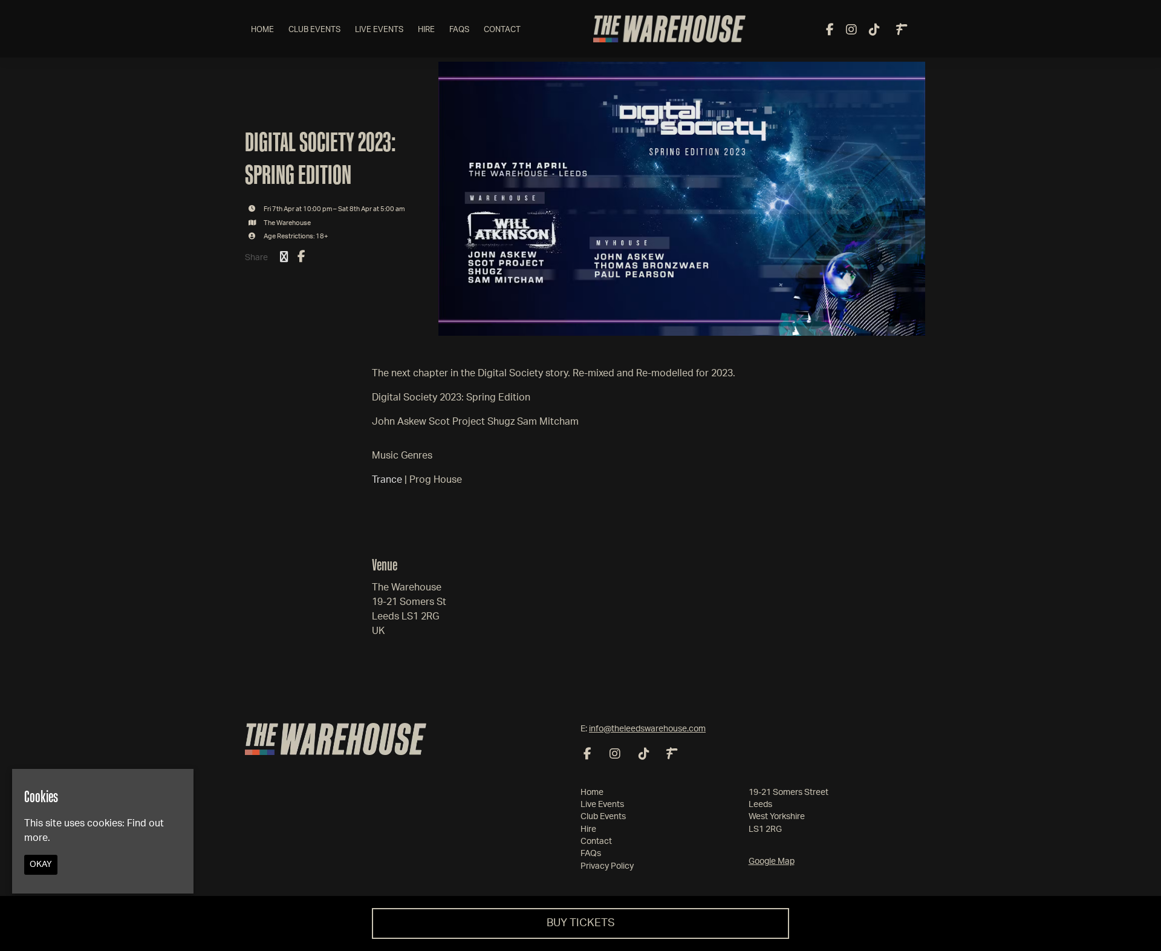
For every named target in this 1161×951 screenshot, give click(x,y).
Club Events (314, 30)
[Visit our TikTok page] (874, 31)
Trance (387, 480)
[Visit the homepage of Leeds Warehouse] (669, 28)
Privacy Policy (607, 866)
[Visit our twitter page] (284, 257)
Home (262, 30)
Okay (41, 865)
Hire (426, 30)
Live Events (379, 30)
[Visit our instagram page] (851, 31)
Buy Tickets (581, 923)
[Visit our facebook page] (830, 31)
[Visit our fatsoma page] (901, 31)
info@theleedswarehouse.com (647, 729)
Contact (502, 30)
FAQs (459, 30)
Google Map (772, 861)
